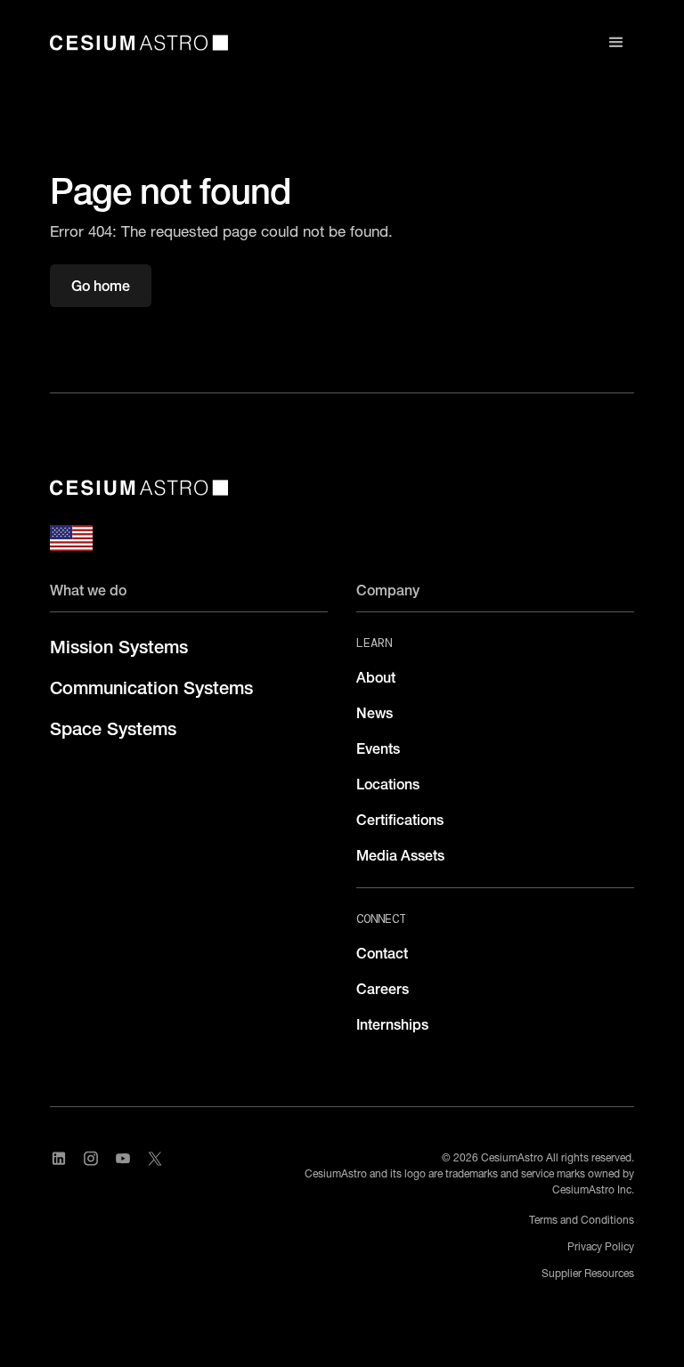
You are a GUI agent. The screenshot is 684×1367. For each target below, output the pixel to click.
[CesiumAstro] (139, 488)
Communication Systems (151, 688)
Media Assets (400, 855)
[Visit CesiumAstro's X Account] (155, 1159)
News (374, 713)
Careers (382, 989)
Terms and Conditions (581, 1219)
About (375, 677)
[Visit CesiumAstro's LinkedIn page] (59, 1159)
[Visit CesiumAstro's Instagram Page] (91, 1159)
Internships (392, 1024)
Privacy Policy (600, 1246)
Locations (387, 784)
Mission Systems (119, 647)
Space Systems (113, 729)
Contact (382, 953)
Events (378, 748)
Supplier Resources (588, 1273)
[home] (139, 42)
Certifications (400, 820)
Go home (100, 286)
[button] (616, 43)
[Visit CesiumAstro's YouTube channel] (123, 1159)
